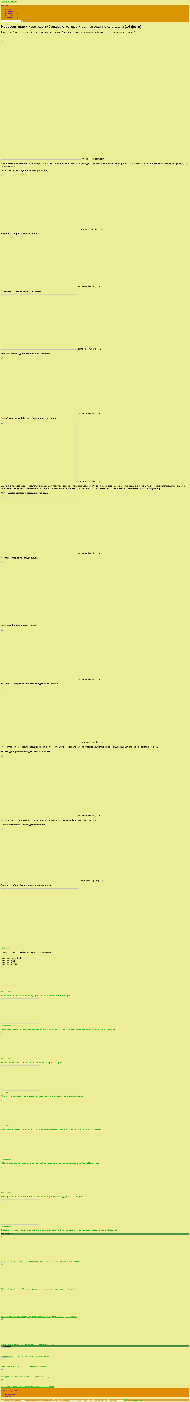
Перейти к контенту (9, 2)
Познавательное (12, 13)
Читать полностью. (134, 1400)
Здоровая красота (12, 17)
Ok (125, 1400)
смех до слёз (6, 5)
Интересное (10, 11)
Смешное (9, 9)
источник (5, 948)
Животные (9, 15)
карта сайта (10, 1394)
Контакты (9, 1396)
